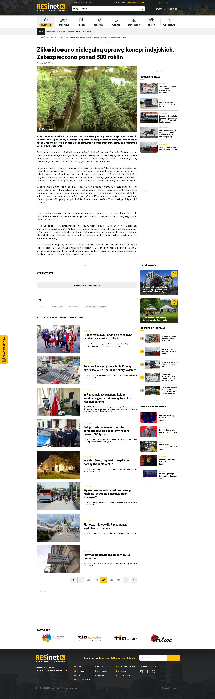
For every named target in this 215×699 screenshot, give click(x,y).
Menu (171, 9)
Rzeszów (41, 31)
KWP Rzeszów (57, 306)
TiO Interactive (174, 688)
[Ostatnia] (134, 580)
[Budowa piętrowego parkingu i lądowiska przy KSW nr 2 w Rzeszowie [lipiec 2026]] (159, 282)
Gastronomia (86, 31)
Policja (41, 306)
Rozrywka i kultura (73, 31)
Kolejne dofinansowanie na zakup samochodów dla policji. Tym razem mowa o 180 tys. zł (106, 430)
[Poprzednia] (80, 580)
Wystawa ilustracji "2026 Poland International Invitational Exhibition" (168, 418)
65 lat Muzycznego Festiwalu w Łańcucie (168, 474)
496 (118, 580)
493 (96, 580)
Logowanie (81, 671)
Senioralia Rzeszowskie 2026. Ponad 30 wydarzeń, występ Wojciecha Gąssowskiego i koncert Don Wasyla (169, 379)
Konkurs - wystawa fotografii (167, 460)
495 (111, 580)
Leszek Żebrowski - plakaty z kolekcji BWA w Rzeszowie (168, 432)
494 (103, 580)
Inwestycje (61, 31)
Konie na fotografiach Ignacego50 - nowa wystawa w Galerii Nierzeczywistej (167, 134)
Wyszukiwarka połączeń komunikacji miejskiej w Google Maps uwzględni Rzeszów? (107, 493)
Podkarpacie (50, 31)
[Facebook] (148, 673)
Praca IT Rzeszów (83, 679)
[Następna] (126, 580)
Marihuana (73, 306)
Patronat (101, 675)
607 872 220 (43, 670)
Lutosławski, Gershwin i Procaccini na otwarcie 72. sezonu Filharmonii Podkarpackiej (168, 119)
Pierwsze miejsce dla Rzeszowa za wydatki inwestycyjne (105, 526)
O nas (79, 667)
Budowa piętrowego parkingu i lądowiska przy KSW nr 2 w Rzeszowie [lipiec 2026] (156, 289)
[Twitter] (155, 673)
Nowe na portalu (150, 77)
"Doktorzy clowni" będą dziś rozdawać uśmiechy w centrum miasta (108, 336)
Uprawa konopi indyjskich (95, 306)
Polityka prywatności (126, 667)
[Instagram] (142, 673)
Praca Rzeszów (124, 675)
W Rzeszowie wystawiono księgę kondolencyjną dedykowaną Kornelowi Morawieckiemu (108, 398)
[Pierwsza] (73, 580)
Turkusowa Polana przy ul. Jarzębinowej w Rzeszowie (155, 318)
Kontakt (80, 675)
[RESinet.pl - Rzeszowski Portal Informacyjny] (51, 10)
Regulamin (122, 671)
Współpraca (102, 671)
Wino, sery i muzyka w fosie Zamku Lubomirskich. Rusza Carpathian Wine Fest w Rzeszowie (169, 391)
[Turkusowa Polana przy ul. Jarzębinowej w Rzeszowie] (159, 310)
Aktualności (163, 83)
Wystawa (162, 413)
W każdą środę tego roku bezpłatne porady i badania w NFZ (106, 462)
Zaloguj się (77, 285)
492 (88, 580)
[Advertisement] (159, 173)
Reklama (100, 667)
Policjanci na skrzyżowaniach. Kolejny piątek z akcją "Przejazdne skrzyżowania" (110, 368)
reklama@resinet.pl (60, 670)
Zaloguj (160, 9)
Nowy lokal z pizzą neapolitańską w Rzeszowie (169, 338)
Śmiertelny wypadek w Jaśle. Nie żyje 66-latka (168, 148)
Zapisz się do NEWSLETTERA (136, 2)
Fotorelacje (148, 264)
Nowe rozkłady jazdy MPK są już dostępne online (167, 104)
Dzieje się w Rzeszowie (153, 406)
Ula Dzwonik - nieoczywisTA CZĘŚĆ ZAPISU (168, 446)
